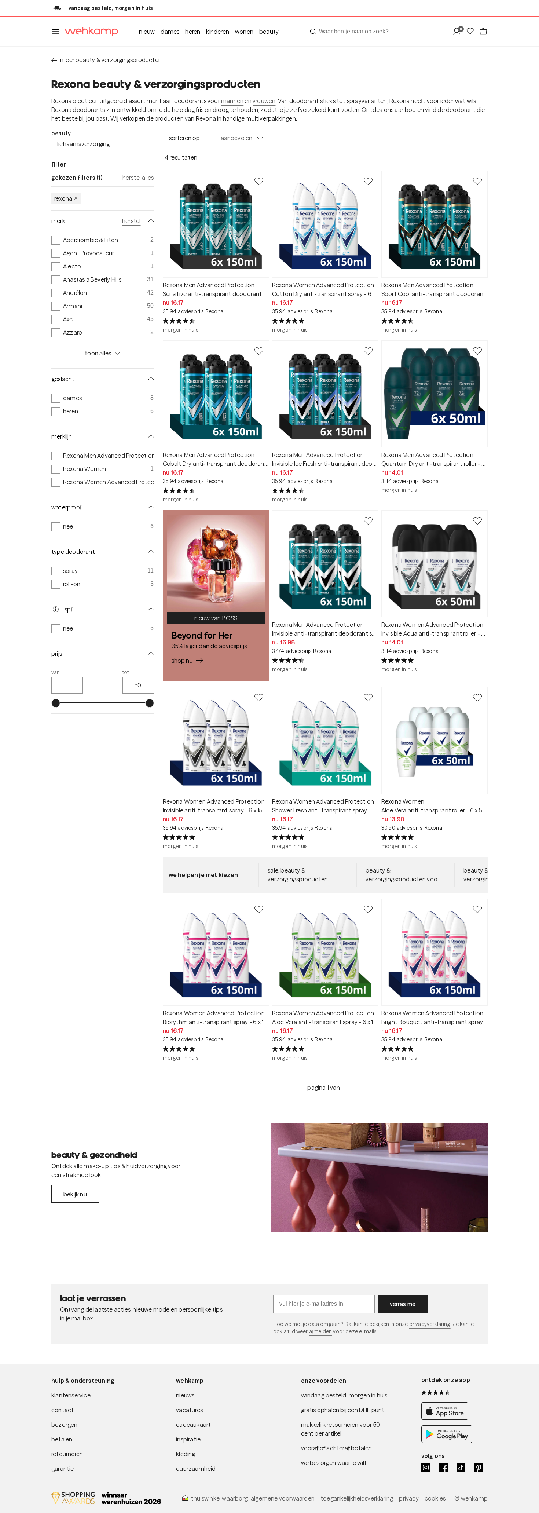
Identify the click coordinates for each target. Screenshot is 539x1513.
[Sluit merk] (149, 220)
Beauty (269, 31)
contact (62, 1410)
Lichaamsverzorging (83, 143)
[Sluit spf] (149, 609)
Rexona (63, 198)
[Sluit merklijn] (149, 436)
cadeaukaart (193, 1424)
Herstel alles (138, 177)
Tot (125, 672)
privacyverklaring (430, 1324)
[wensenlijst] (472, 31)
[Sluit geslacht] (149, 378)
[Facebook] (443, 1467)
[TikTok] (460, 1467)
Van (55, 672)
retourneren (67, 1454)
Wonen (244, 31)
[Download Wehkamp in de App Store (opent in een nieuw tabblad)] (446, 1418)
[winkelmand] (483, 31)
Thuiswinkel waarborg (219, 1498)
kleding (185, 1454)
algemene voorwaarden (283, 1498)
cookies (435, 1498)
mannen (232, 101)
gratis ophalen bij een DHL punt (343, 1410)
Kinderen (217, 31)
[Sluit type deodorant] (149, 551)
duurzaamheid (196, 1468)
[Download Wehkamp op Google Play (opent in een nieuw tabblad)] (446, 1441)
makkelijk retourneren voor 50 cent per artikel (340, 1429)
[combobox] (376, 31)
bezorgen (64, 1424)
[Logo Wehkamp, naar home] (89, 31)
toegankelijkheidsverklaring (356, 1498)
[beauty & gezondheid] (379, 1177)
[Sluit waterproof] (149, 507)
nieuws (185, 1395)
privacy (408, 1498)
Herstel (131, 220)
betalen (61, 1439)
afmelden (320, 1331)
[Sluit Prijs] (149, 653)
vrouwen (264, 101)
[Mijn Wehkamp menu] (459, 31)
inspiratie (188, 1439)
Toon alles (98, 353)
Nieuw (147, 31)
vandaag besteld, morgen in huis (344, 1395)
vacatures (189, 1410)
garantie (62, 1468)
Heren (192, 31)
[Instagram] (425, 1467)
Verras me (403, 1304)
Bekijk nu (75, 1194)
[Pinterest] (478, 1467)
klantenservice (71, 1395)
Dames (170, 31)
